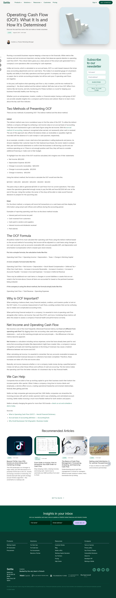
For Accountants (34, 550)
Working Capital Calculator (62, 553)
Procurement (10, 550)
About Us (87, 556)
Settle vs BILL (59, 550)
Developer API (88, 558)
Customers (47, 2)
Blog (56, 548)
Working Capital (11, 545)
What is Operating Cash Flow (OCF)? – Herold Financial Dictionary (32, 414)
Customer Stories (60, 545)
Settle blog (57, 498)
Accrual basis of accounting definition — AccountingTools (29, 418)
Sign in (95, 2)
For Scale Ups (34, 548)
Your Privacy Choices (90, 550)
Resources (36, 2)
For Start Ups (34, 545)
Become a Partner (35, 553)
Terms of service (89, 545)
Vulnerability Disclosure (90, 553)
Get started (106, 2)
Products (17, 2)
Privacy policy (88, 548)
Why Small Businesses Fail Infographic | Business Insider (28, 421)
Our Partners (58, 556)
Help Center (58, 561)
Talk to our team (96, 89)
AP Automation (11, 548)
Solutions (27, 2)
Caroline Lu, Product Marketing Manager (22, 42)
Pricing (55, 2)
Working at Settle (89, 561)
